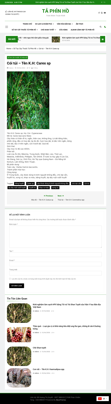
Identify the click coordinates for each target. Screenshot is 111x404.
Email (12, 260)
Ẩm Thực (79, 24)
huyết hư (32, 188)
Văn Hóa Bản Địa (64, 24)
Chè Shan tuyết (39, 348)
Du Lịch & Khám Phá (43, 24)
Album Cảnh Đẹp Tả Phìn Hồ (82, 30)
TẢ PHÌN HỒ (55, 11)
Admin (37, 311)
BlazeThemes (61, 400)
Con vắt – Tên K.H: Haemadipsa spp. (49, 369)
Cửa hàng (63, 30)
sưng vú (55, 188)
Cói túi (86, 183)
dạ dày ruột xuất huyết (17, 188)
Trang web (13, 270)
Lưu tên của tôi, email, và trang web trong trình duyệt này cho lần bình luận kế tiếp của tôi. (44, 279)
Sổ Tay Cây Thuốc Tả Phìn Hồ (24, 30)
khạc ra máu (44, 188)
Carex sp (30, 183)
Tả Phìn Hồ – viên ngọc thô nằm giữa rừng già (23, 38)
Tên (11, 251)
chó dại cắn (76, 183)
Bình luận (13, 224)
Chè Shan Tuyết (47, 30)
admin (11, 68)
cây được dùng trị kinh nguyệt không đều (53, 183)
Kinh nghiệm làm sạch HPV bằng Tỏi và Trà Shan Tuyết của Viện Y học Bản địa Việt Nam (65, 2)
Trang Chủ (27, 24)
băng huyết (19, 183)
